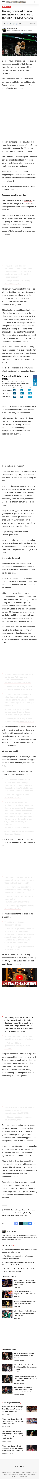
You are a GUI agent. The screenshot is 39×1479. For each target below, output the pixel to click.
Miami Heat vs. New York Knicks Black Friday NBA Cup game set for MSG (25, 1367)
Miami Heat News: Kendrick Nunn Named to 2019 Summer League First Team (13, 1421)
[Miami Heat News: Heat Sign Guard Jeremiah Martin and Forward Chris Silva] (32, 1409)
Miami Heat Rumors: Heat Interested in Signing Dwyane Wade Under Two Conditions (12, 1448)
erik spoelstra (7, 1213)
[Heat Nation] (16, 2)
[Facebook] (15, 1466)
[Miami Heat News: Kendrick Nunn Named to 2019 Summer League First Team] (32, 1421)
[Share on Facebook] (7, 23)
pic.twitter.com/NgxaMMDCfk (17, 715)
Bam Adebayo (16, 1210)
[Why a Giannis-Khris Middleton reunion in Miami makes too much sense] (7, 1314)
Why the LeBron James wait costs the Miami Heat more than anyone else (25, 1282)
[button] (4, 2)
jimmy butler (24, 1213)
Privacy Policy (23, 1476)
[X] (18, 1466)
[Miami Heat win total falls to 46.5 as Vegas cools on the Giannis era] (7, 1356)
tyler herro (23, 1215)
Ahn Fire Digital (9, 1474)
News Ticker (15, 1215)
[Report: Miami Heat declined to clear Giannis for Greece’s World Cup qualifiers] (7, 1379)
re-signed (28, 200)
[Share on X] (10, 23)
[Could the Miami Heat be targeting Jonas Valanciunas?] (7, 1294)
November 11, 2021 (12, 797)
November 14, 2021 (12, 909)
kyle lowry (33, 1213)
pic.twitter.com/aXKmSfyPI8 (16, 902)
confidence (7, 964)
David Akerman (12, 28)
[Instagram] (23, 1466)
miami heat (6, 1215)
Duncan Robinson (28, 1210)
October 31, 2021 (25, 689)
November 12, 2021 (12, 284)
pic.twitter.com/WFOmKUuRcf (17, 683)
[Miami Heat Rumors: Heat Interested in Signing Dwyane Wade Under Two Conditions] (32, 1448)
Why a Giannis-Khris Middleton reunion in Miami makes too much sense (25, 1313)
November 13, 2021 (12, 1120)
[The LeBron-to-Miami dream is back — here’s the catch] (7, 1304)
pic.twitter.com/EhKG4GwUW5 (17, 827)
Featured (16, 1213)
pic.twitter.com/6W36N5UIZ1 (16, 1113)
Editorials (6, 6)
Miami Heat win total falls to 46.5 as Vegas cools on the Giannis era (24, 1356)
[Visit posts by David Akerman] (4, 30)
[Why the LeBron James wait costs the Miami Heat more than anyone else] (7, 1283)
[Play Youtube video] (19, 977)
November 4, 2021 (26, 722)
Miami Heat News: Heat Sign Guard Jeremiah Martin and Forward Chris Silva (12, 1409)
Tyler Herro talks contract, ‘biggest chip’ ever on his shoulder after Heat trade (23, 1390)
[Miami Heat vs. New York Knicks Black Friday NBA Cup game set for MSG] (7, 1367)
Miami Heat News (19, 1360)
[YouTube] (20, 1466)
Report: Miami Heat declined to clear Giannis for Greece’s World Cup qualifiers (25, 1378)
